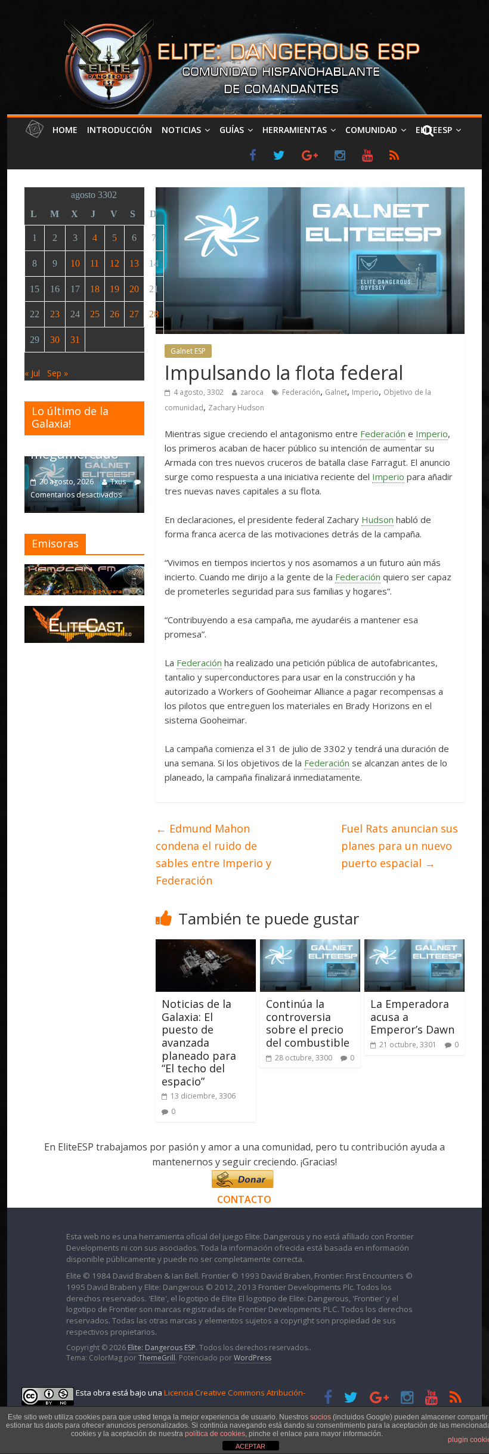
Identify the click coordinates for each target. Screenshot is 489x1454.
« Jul (32, 373)
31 (75, 340)
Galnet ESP (188, 351)
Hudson (377, 519)
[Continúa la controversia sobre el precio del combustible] (310, 946)
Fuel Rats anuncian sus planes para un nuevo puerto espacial (399, 845)
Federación (301, 392)
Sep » (57, 373)
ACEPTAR (250, 1446)
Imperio (365, 392)
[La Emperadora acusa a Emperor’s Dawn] (414, 946)
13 (134, 263)
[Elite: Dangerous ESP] (244, 20)
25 (95, 314)
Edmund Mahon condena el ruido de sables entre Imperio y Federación (213, 854)
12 (114, 263)
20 (134, 289)
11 (94, 263)
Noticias (181, 129)
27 (134, 314)
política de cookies (215, 1434)
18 (95, 289)
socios (320, 1417)
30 (55, 340)
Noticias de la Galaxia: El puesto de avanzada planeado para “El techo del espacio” (199, 1042)
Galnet (336, 392)
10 (75, 263)
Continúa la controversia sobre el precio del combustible (307, 1023)
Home (65, 129)
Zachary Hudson (236, 408)
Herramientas (294, 129)
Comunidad (371, 129)
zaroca (252, 392)
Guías (231, 129)
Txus (118, 482)
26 (114, 314)
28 (154, 314)
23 (55, 314)
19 (114, 289)
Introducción (119, 129)
